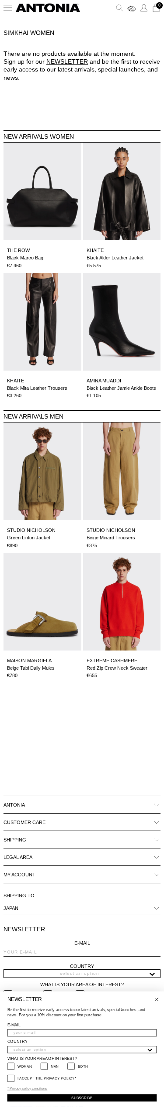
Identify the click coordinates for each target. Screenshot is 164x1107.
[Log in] (144, 7)
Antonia (14, 804)
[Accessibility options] (131, 7)
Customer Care (24, 822)
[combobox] (79, 974)
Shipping (14, 839)
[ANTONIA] (48, 7)
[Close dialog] (157, 999)
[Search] (119, 7)
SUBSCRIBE (82, 1098)
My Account (19, 874)
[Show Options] (152, 974)
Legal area (17, 857)
